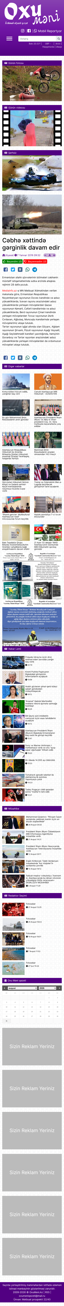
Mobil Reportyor (49, 31)
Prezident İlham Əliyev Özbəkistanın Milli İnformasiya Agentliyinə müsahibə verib (43, 833)
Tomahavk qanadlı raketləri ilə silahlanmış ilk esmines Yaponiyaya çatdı (39, 777)
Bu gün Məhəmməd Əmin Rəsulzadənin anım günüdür (15, 418)
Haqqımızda (48, 46)
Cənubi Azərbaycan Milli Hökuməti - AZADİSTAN (45, 392)
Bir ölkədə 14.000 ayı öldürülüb (40, 760)
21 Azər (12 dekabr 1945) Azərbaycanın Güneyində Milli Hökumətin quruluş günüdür (46, 545)
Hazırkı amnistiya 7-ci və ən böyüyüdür (47, 515)
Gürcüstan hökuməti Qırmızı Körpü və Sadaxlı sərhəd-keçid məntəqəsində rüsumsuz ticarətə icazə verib (15, 486)
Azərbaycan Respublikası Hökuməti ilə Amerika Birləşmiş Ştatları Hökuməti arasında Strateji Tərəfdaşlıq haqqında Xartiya (15, 454)
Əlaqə (59, 46)
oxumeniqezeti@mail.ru (32, 1295)
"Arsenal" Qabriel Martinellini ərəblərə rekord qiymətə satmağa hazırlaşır (41, 703)
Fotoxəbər (31, 904)
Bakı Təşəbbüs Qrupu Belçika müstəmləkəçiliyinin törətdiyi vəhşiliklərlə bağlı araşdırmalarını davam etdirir (15, 545)
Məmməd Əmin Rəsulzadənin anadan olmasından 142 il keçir (45, 452)
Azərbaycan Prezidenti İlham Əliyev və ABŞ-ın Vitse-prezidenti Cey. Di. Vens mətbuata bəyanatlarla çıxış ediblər (48, 421)
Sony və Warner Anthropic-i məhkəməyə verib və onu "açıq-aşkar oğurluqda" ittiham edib (40, 747)
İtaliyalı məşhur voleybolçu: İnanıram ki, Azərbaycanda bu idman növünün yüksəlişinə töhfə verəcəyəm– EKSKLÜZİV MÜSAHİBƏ (43, 879)
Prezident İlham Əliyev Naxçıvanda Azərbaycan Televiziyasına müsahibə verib (43, 848)
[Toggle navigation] (9, 38)
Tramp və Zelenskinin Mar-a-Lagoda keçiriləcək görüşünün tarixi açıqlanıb (48, 484)
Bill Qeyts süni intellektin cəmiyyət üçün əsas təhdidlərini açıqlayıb (40, 718)
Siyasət (10, 255)
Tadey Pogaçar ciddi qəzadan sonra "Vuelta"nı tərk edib (39, 790)
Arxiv (58, 43)
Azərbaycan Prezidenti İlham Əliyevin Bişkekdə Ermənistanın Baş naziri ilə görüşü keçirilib (40, 733)
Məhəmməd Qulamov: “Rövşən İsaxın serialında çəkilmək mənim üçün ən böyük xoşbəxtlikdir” (44, 819)
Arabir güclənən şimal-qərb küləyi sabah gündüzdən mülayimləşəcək (41, 688)
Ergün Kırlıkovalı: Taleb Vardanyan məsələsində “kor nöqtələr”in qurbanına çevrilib (42, 863)
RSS (47, 1292)
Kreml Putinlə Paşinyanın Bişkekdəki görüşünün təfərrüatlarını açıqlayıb (37, 674)
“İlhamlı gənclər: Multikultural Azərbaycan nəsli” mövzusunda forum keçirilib (16, 516)
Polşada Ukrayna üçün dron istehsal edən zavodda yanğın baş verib (39, 659)
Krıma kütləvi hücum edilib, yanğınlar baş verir (15, 392)
